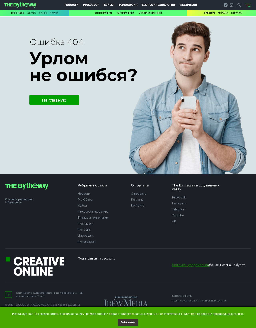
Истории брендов (150, 13)
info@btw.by (13, 202)
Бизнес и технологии (158, 4)
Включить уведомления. (191, 265)
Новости (71, 4)
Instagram (179, 203)
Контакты (236, 13)
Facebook (179, 197)
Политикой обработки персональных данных (212, 314)
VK (174, 221)
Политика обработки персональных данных (199, 300)
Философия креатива (93, 211)
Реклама (223, 13)
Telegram (178, 209)
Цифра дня (86, 235)
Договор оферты (182, 296)
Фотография (103, 13)
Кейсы (109, 4)
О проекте (209, 13)
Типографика (125, 13)
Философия (127, 4)
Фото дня (84, 229)
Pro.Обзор (91, 4)
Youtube (178, 215)
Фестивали (188, 4)
